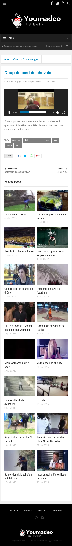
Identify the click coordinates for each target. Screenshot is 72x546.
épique (47, 140)
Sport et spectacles (32, 81)
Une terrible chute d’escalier (14, 402)
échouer (36, 140)
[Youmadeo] (36, 20)
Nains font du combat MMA (17, 170)
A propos (57, 510)
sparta (9, 145)
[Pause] (9, 112)
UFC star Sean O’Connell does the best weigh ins (18, 328)
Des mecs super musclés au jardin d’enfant (51, 253)
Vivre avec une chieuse (50, 363)
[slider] (33, 112)
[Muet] (57, 112)
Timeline (42, 510)
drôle (27, 140)
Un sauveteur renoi (15, 214)
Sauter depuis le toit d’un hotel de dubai (18, 476)
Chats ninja (62, 170)
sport (18, 145)
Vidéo (16, 59)
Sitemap (28, 510)
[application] (36, 102)
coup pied (16, 140)
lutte (55, 140)
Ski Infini (41, 400)
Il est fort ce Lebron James (19, 251)
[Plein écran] (63, 112)
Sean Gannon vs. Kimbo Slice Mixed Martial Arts (50, 439)
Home (6, 59)
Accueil (14, 510)
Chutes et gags (31, 59)
